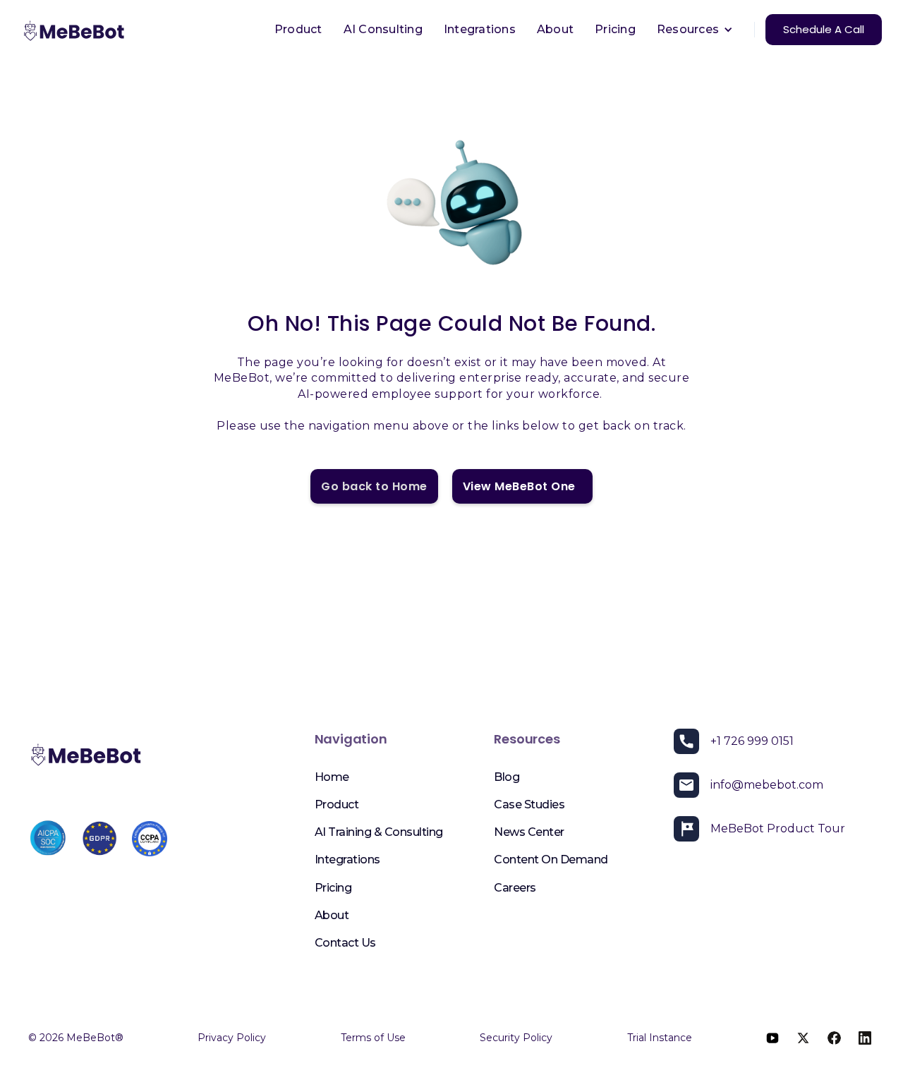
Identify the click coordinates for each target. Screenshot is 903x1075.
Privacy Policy (232, 1037)
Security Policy (516, 1037)
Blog (506, 777)
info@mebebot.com (766, 784)
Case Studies (529, 804)
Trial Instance (659, 1037)
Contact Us (345, 942)
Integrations (480, 29)
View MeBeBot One (522, 486)
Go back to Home (374, 486)
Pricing (615, 29)
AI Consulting (383, 29)
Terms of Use (373, 1037)
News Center (529, 832)
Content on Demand (551, 859)
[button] (695, 29)
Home (332, 777)
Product (298, 29)
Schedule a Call (823, 29)
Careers (515, 887)
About (555, 29)
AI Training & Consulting (379, 832)
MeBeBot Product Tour (777, 828)
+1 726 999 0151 (752, 741)
